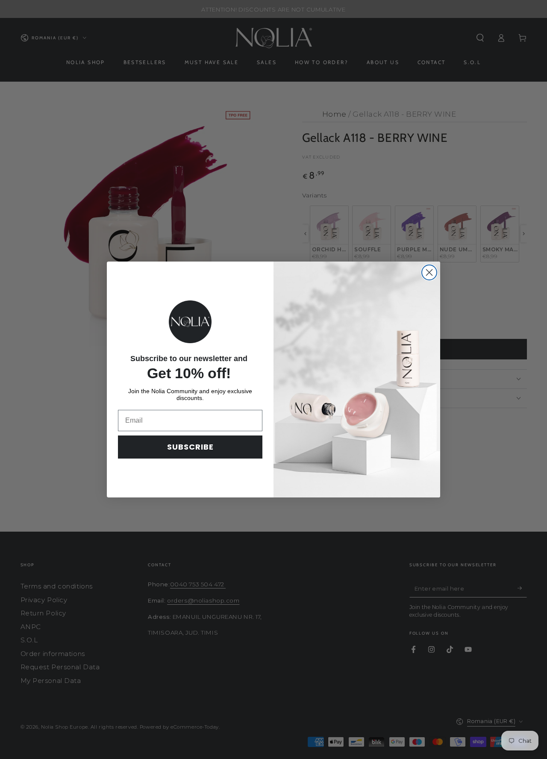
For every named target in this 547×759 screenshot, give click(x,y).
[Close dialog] (429, 272)
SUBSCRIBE (190, 446)
